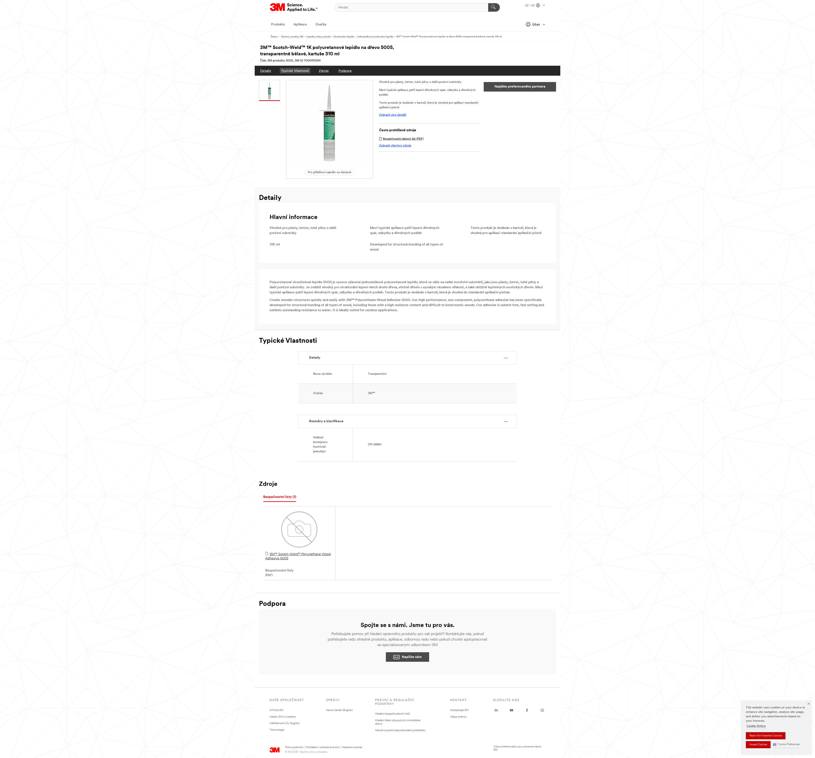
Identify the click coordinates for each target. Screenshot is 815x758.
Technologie (277, 730)
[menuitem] (266, 71)
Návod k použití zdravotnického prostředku (400, 730)
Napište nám (412, 657)
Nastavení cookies (352, 747)
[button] (786, 744)
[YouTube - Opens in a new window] (511, 710)
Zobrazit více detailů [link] (392, 115)
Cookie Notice (756, 726)
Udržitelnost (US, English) (284, 723)
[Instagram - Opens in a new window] (542, 710)
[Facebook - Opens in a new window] (527, 710)
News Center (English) (339, 710)
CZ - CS (530, 5)
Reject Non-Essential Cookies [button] (765, 735)
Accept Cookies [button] (758, 744)
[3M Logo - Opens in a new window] (294, 7)
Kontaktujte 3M (459, 710)
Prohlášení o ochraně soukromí (323, 747)
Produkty (278, 24)
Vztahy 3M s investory (283, 716)
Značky (321, 24)
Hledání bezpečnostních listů (392, 713)
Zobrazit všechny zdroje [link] (395, 145)
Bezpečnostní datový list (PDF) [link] (403, 139)
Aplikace (300, 24)
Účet (536, 24)
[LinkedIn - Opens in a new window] (496, 710)
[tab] (279, 497)
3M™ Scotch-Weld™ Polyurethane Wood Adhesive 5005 (298, 556)
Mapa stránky (458, 716)
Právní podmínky (294, 747)
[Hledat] (494, 7)
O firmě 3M (276, 710)
